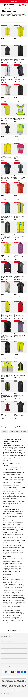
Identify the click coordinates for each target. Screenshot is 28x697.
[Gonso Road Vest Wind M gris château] (7, 90)
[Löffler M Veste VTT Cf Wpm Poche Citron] (7, 307)
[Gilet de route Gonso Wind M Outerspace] (7, 168)
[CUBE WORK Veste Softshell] (20, 407)
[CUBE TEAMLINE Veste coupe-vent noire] (20, 287)
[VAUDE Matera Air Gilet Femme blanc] (7, 70)
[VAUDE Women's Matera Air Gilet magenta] (20, 248)
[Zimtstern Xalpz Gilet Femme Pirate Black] (20, 326)
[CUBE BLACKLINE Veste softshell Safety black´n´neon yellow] (7, 386)
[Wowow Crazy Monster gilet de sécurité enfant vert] (20, 129)
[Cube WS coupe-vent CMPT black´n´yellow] (7, 227)
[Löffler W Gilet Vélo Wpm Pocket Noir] (7, 129)
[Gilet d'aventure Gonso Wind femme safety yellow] (7, 248)
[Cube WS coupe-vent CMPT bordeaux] (7, 407)
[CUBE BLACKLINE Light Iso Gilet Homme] (7, 347)
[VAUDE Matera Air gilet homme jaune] (20, 208)
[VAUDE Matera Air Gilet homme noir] (20, 51)
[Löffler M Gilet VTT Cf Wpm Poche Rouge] (20, 307)
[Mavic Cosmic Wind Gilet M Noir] (20, 90)
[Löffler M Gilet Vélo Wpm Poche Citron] (7, 31)
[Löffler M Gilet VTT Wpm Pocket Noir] (7, 51)
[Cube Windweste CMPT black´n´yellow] (20, 367)
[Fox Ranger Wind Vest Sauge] (20, 168)
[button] (22, 4)
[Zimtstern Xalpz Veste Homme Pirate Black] (20, 267)
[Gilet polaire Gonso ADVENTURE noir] (7, 326)
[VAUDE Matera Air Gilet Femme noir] (20, 386)
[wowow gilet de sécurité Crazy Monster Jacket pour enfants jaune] (20, 227)
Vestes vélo (11, 8)
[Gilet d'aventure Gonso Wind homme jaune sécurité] (20, 31)
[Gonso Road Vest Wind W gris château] (7, 287)
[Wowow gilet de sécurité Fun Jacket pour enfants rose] (20, 149)
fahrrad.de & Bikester (8, 693)
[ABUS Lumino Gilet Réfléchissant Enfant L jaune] (7, 367)
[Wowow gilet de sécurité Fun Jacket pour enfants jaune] (20, 347)
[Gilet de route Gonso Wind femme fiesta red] (7, 188)
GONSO (5, 431)
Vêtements (6, 8)
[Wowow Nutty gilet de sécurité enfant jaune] (7, 149)
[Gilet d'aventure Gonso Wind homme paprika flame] (20, 188)
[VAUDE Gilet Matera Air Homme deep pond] (7, 208)
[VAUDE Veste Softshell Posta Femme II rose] (7, 267)
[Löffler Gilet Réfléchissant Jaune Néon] (20, 109)
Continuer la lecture (5, 17)
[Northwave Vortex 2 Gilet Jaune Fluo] (7, 109)
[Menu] (2, 4)
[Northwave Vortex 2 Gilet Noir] (20, 70)
